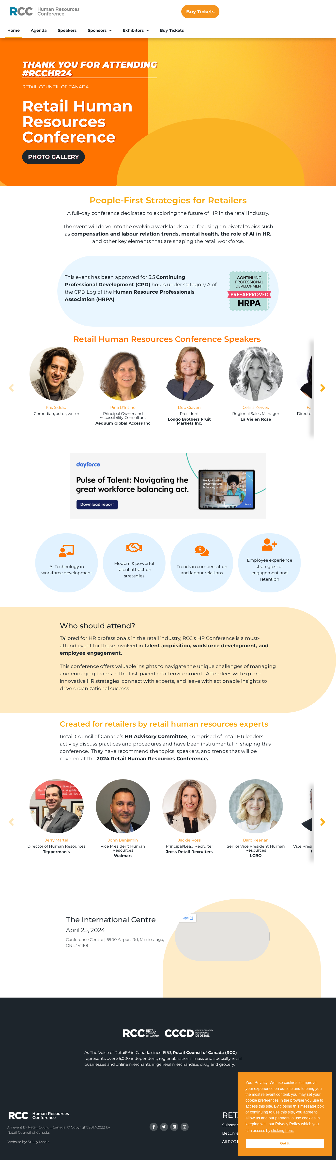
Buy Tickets (172, 30)
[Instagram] (185, 1127)
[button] (296, 1131)
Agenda (39, 30)
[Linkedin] (174, 1127)
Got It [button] (285, 1143)
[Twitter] (164, 1127)
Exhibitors (133, 30)
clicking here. (282, 1130)
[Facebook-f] (154, 1127)
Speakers (67, 30)
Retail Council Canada (46, 1127)
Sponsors (97, 30)
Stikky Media (38, 1142)
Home (13, 30)
